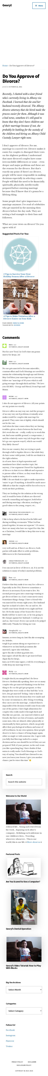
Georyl (7, 5)
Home (5, 66)
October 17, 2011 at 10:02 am (19, 347)
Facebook (10, 1030)
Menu (40, 5)
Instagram (10, 1035)
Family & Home (18, 323)
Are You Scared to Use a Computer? (23, 881)
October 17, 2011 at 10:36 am (19, 363)
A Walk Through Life (16, 561)
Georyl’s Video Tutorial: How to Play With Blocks (23, 966)
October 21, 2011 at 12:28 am (19, 563)
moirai (11, 396)
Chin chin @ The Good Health (20, 512)
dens (10, 361)
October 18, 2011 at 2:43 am (18, 514)
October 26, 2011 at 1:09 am (18, 674)
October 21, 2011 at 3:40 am (18, 580)
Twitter (9, 1046)
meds (11, 345)
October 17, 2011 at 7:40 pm (18, 398)
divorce (17, 325)
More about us (34, 842)
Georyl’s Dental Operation (18, 928)
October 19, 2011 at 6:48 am (18, 543)
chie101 (11, 541)
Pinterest (10, 1041)
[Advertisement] (24, 36)
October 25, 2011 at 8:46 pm (18, 633)
